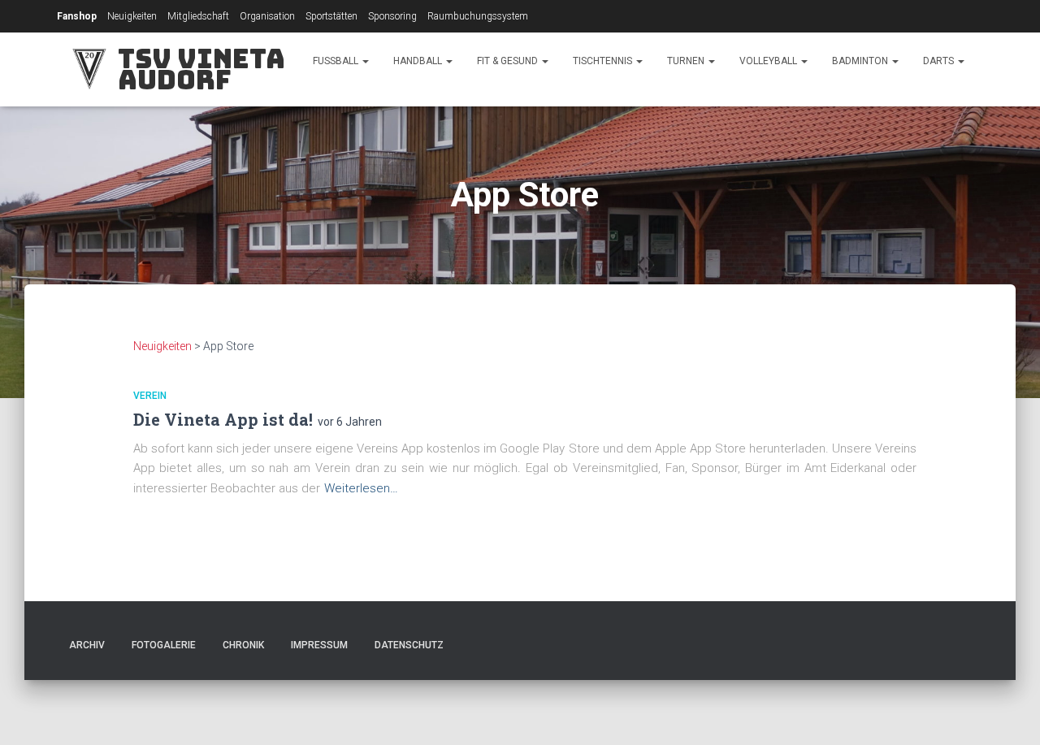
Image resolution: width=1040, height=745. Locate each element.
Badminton (861, 61)
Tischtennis (604, 61)
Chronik (243, 645)
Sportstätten (332, 16)
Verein (150, 395)
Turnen (687, 61)
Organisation (267, 16)
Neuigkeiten (132, 16)
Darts (939, 61)
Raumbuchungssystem (477, 16)
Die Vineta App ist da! (223, 419)
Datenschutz (409, 645)
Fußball (337, 61)
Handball (418, 61)
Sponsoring (392, 16)
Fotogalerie (164, 645)
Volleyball (769, 61)
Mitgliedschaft (198, 16)
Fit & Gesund (508, 61)
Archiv (87, 645)
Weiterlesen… (361, 488)
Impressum (319, 645)
